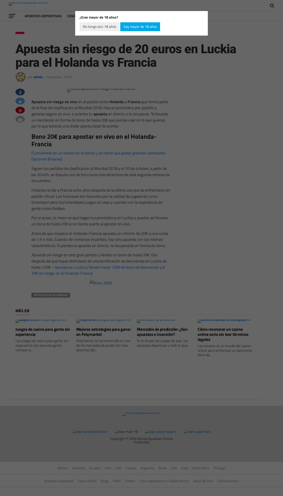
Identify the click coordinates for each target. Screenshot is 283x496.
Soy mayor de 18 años (140, 26)
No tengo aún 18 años (99, 26)
